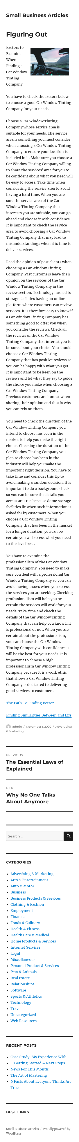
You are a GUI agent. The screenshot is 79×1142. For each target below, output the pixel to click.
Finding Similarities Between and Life (39, 715)
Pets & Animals (24, 972)
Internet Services (25, 947)
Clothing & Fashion (27, 904)
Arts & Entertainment (29, 880)
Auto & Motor (22, 886)
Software (18, 990)
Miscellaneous (23, 959)
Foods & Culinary (25, 923)
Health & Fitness (25, 929)
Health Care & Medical (30, 935)
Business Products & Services (36, 898)
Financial (19, 916)
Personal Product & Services (35, 965)
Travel (16, 1008)
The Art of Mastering (29, 1075)
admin (17, 726)
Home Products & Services (33, 941)
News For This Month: (30, 1069)
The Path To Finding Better (30, 703)
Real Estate (20, 978)
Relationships (22, 984)
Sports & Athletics (26, 996)
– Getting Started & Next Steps (38, 1063)
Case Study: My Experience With (39, 1057)
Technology (21, 1002)
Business (18, 892)
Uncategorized (23, 1014)
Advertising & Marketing (32, 874)
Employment (22, 910)
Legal (15, 953)
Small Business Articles (37, 15)
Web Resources (24, 1021)
